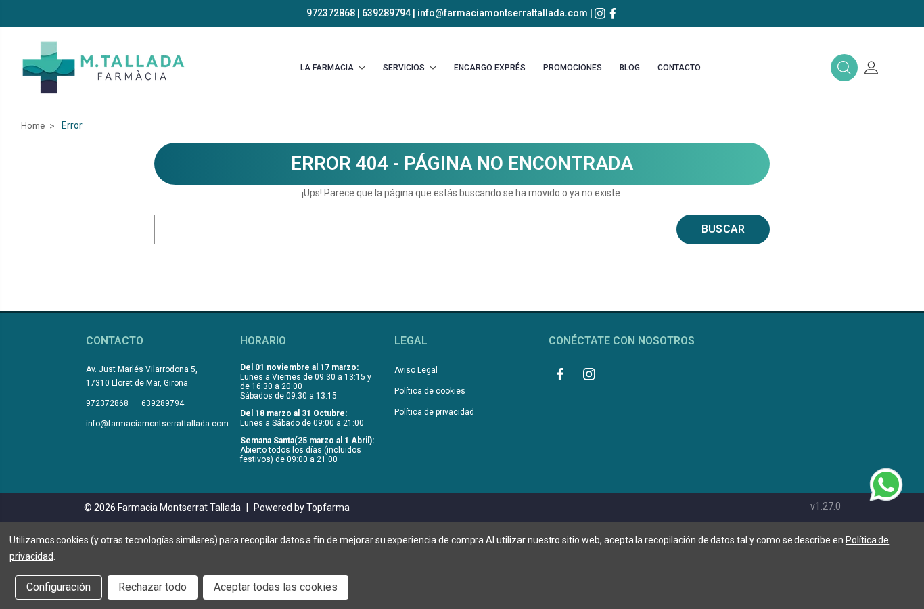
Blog (630, 67)
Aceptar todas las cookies (276, 587)
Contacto (679, 67)
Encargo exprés (490, 67)
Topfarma (328, 507)
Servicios (404, 67)
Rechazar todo (152, 587)
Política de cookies (429, 391)
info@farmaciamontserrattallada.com (502, 12)
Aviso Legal (416, 370)
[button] (844, 67)
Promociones (572, 67)
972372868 (330, 12)
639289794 (386, 12)
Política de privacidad (434, 412)
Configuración (58, 587)
